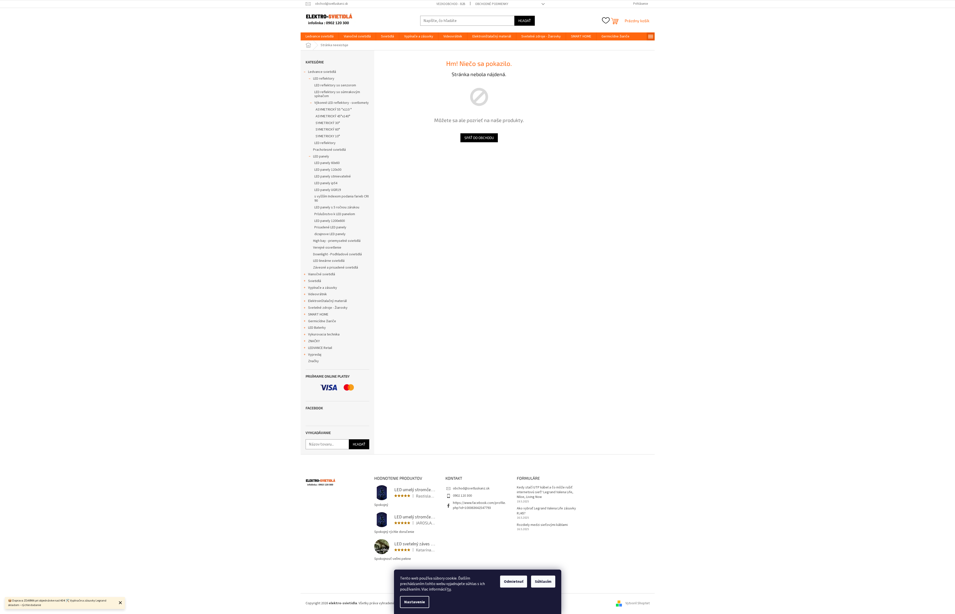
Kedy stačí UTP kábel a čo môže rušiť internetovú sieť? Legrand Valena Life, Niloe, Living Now (545, 492)
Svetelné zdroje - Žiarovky (328, 307)
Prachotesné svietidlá (329, 149)
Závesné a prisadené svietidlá (335, 267)
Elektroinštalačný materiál (327, 301)
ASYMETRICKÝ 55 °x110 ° (334, 109)
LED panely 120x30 (327, 169)
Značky (313, 361)
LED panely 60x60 (327, 162)
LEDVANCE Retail (320, 347)
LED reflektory (323, 78)
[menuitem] (320, 36)
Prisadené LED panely (330, 227)
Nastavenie (414, 602)
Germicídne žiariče (322, 321)
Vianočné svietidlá (321, 274)
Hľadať (524, 20)
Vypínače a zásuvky (322, 287)
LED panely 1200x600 (329, 220)
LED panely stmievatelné (332, 176)
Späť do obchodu (479, 138)
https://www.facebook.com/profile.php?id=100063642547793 (479, 505)
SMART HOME (318, 314)
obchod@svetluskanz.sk (471, 488)
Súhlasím (543, 581)
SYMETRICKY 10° (328, 136)
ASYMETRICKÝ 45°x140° (333, 116)
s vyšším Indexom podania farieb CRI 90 (341, 198)
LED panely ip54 (325, 183)
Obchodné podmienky (491, 4)
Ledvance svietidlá (322, 71)
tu (449, 589)
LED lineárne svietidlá (329, 260)
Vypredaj (314, 354)
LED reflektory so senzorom (335, 85)
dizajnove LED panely (330, 234)
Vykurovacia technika (324, 334)
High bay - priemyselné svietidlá (337, 240)
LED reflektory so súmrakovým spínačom (337, 94)
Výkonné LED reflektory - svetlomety (341, 102)
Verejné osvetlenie (327, 247)
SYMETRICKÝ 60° (328, 129)
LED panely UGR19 (327, 189)
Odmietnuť (513, 581)
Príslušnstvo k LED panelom (334, 214)
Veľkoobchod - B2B (450, 4)
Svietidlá (314, 281)
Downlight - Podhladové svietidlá (337, 254)
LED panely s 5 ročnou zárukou (336, 207)
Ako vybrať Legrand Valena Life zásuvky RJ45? (546, 511)
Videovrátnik (317, 294)
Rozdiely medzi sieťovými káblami (542, 525)
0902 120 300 (462, 495)
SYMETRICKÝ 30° (328, 123)
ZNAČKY (314, 341)
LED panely (321, 156)
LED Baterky (317, 327)
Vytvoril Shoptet (637, 603)
